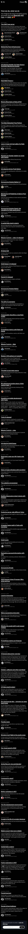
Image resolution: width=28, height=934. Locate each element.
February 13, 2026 (4, 78)
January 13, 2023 (4, 746)
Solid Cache (4, 540)
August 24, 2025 (4, 153)
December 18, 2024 (5, 206)
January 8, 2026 (4, 100)
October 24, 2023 (4, 510)
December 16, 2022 (5, 762)
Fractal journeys (6, 893)
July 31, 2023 (3, 667)
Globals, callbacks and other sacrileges (13, 670)
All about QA (5, 251)
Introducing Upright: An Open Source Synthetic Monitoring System (12, 65)
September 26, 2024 (5, 262)
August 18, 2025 (4, 167)
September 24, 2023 (5, 551)
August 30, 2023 (4, 624)
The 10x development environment (12, 805)
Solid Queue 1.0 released (8, 264)
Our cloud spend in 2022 (8, 748)
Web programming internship (10, 613)
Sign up (22, 927)
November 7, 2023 (4, 494)
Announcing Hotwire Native (9, 289)
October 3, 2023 (4, 538)
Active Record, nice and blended (11, 764)
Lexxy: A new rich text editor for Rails (12, 144)
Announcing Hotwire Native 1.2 (10, 182)
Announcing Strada (7, 568)
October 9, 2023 (4, 523)
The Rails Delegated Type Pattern (11, 123)
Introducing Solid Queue (8, 443)
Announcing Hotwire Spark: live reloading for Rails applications (11, 209)
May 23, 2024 (3, 327)
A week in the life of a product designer (13, 819)
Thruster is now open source (10, 370)
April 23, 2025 (4, 180)
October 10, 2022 (4, 876)
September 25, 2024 (5, 286)
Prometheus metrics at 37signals (11, 641)
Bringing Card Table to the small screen (13, 735)
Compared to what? (7, 778)
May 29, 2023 (3, 685)
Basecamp (17, 15)
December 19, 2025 (5, 121)
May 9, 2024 (3, 342)
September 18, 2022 (5, 891)
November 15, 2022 (5, 829)
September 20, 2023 (5, 565)
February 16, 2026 (4, 62)
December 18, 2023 (5, 441)
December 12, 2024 (5, 221)
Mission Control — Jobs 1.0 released (12, 238)
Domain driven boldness (8, 906)
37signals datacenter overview (10, 654)
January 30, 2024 (4, 428)
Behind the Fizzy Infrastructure (10, 47)
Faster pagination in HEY (9, 863)
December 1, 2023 (4, 454)
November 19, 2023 (5, 481)
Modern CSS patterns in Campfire (11, 356)
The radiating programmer (9, 483)
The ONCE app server (8, 24)
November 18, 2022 (5, 817)
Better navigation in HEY (9, 791)
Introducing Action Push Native (11, 169)
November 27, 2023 (5, 468)
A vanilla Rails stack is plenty (10, 223)
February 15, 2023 (4, 733)
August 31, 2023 (4, 611)
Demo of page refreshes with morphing (13, 470)
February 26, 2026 (4, 44)
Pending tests (5, 722)
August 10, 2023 (4, 652)
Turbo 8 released (6, 417)
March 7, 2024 (4, 368)
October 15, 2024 (4, 248)
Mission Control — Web (8, 344)
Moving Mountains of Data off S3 (11, 102)
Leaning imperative (7, 595)
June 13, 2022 (4, 904)
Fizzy (2, 17)
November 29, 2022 (5, 802)
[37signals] (23, 2)
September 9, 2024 (5, 300)
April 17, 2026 (4, 22)
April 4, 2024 (3, 354)
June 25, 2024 (4, 313)
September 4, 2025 (5, 142)
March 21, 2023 (4, 699)
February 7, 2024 (4, 415)
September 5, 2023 (5, 593)
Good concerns (6, 878)
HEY (22, 15)
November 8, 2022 (4, 845)
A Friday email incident (8, 687)
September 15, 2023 (5, 577)
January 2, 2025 (4, 192)
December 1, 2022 (4, 789)
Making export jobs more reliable (11, 831)
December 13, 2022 (5, 776)
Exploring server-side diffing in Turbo (12, 512)
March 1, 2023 (4, 720)
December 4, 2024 (4, 235)
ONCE (9, 17)
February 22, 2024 (4, 396)
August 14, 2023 (4, 638)
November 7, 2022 (4, 860)
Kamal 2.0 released (7, 277)
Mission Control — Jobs (8, 430)
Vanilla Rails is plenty (7, 847)
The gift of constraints (8, 302)
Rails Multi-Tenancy (7, 81)
